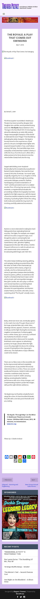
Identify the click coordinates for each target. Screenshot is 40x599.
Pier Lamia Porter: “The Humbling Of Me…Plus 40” (18, 560)
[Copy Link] (15, 461)
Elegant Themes (20, 591)
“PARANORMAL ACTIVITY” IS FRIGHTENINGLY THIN (14, 553)
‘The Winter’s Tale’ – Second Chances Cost (18, 573)
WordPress (20, 594)
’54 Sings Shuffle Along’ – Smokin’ (17, 567)
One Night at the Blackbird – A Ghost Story (18, 581)
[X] (15, 457)
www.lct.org (11, 424)
